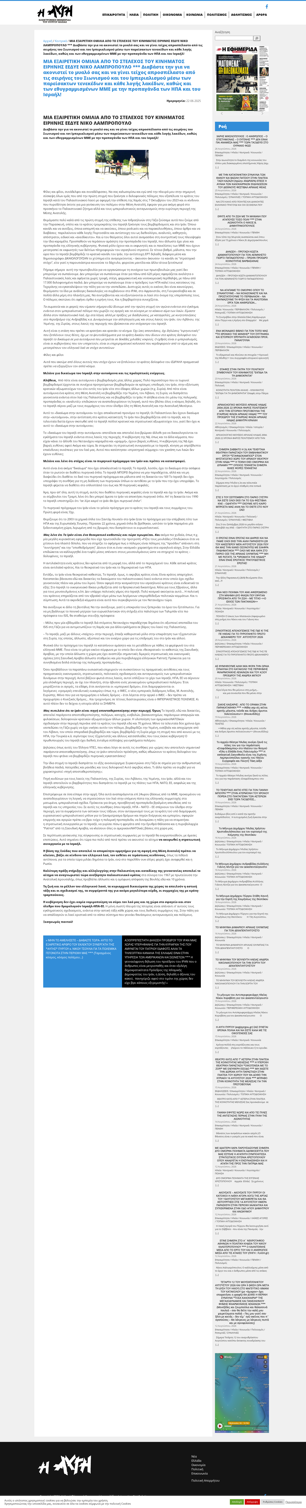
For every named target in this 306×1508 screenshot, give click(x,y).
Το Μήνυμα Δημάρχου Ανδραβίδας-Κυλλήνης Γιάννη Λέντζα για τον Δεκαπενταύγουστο (242, 865)
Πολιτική (197, 1469)
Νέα (194, 1456)
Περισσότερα (293, 1502)
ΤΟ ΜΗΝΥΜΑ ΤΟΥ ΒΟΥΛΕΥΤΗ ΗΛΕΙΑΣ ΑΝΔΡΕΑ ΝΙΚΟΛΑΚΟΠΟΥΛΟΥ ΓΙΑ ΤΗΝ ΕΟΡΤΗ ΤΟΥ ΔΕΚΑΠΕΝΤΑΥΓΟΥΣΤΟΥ (242, 962)
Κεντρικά (61, 41)
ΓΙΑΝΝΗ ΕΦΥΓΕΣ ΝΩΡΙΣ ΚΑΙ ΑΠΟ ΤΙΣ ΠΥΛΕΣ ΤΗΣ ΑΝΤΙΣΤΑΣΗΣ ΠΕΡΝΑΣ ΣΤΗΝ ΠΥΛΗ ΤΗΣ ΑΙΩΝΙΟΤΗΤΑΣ (242, 1115)
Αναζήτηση (222, 32)
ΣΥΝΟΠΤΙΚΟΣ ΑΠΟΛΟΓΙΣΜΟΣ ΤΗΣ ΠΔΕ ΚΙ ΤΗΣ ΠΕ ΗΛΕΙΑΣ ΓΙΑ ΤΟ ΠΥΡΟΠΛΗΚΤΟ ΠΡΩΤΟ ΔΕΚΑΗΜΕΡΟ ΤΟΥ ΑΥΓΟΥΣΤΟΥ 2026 (242, 633)
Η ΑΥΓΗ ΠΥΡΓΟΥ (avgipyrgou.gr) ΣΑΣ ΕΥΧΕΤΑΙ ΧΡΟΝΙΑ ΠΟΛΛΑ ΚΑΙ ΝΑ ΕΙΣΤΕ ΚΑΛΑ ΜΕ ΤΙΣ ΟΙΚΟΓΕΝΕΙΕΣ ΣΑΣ (242, 1030)
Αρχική (47, 41)
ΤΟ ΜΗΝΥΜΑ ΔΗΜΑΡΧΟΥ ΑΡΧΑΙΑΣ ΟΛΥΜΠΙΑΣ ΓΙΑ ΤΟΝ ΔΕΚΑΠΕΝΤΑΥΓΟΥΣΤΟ (242, 929)
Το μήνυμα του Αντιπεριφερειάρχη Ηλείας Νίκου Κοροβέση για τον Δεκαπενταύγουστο (242, 996)
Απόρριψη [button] (252, 1501)
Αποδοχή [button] (237, 1501)
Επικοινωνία (199, 1473)
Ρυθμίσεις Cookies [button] (272, 1501)
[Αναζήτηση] (256, 38)
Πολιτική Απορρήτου (205, 1480)
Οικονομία (198, 1465)
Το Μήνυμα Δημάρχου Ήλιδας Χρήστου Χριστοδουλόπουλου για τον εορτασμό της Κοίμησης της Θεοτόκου (242, 831)
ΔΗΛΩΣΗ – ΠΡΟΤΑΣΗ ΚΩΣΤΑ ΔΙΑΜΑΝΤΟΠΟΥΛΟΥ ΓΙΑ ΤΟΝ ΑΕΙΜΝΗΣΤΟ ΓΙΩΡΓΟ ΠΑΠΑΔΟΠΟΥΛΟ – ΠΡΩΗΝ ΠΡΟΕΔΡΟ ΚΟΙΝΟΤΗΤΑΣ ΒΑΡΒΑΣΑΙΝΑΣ (242, 256)
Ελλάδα (196, 1461)
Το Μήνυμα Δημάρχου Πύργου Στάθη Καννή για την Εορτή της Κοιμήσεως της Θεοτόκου (242, 897)
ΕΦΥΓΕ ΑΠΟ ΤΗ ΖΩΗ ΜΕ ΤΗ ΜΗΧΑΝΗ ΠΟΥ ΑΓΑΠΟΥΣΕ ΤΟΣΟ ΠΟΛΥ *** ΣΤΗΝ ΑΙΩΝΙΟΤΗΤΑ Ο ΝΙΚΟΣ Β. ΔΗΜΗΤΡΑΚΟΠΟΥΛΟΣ (242, 221)
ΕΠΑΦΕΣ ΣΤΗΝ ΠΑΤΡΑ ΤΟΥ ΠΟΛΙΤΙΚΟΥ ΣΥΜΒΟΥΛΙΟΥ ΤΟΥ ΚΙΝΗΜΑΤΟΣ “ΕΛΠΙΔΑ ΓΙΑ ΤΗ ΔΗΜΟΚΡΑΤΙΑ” (242, 372)
